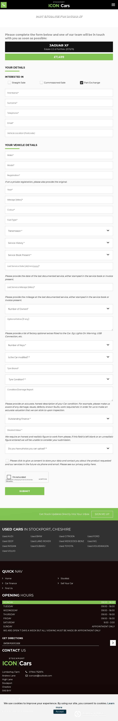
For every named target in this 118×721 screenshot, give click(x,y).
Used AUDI (7, 536)
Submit (24, 491)
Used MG (92, 541)
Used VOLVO (8, 551)
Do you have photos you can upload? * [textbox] (27, 448)
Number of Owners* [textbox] (18, 309)
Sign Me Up (102, 514)
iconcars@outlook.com (40, 675)
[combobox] (59, 231)
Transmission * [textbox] (15, 231)
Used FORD (93, 536)
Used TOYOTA (66, 546)
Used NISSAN (9, 546)
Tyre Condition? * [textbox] (17, 379)
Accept (60, 711)
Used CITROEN (67, 536)
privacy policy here (86, 464)
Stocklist (65, 578)
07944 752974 (35, 672)
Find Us (9, 588)
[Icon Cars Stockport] (59, 4)
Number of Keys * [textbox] (17, 345)
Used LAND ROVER (41, 541)
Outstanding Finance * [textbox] (19, 419)
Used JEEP (7, 541)
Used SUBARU (38, 546)
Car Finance (11, 583)
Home (8, 578)
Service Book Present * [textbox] (19, 255)
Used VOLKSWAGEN (98, 546)
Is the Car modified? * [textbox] (19, 357)
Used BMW (36, 536)
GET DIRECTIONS (12, 638)
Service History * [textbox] (16, 243)
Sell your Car (67, 583)
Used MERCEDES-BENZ (71, 541)
